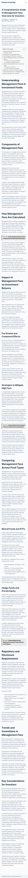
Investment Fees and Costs (8, 21)
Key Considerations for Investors (11, 73)
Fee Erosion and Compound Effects (13, 60)
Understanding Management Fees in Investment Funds (11, 52)
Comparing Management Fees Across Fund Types (14, 64)
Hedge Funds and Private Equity (12, 68)
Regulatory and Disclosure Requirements (13, 70)
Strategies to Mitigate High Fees (12, 62)
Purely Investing (8, 2)
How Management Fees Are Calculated (13, 56)
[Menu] (25, 2)
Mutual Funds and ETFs (10, 66)
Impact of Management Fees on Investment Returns (14, 58)
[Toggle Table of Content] (23, 49)
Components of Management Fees (12, 54)
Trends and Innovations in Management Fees (13, 71)
